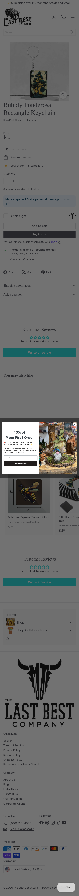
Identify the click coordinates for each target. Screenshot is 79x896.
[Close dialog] (74, 424)
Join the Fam (21, 463)
